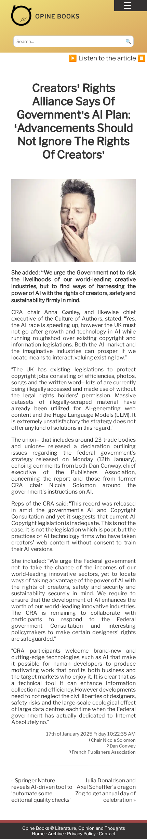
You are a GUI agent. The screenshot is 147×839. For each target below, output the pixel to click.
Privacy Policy (81, 833)
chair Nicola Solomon (113, 740)
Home (38, 833)
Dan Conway (123, 746)
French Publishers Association (104, 752)
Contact (107, 833)
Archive (56, 833)
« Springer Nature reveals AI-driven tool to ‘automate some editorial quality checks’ (41, 790)
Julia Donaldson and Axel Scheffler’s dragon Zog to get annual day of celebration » (105, 790)
